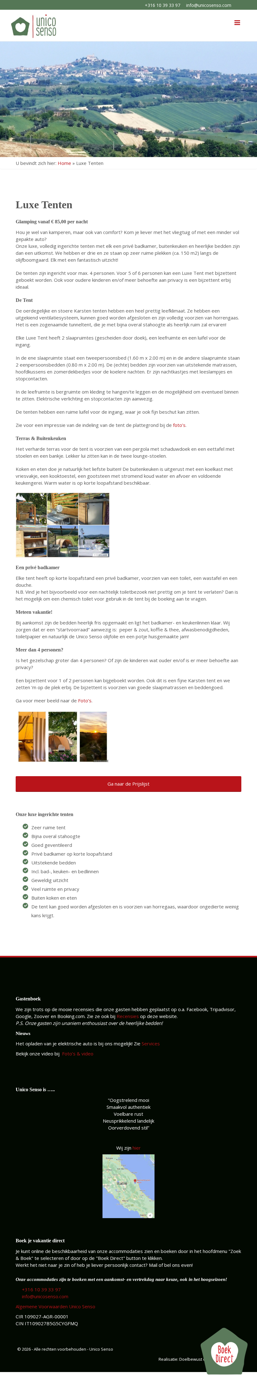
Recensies (128, 1016)
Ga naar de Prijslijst (128, 784)
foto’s (179, 425)
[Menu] (237, 23)
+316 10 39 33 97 (162, 5)
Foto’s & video (77, 1053)
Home (64, 163)
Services (151, 1043)
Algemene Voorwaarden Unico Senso (55, 1306)
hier (137, 1148)
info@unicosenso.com (208, 5)
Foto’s (85, 700)
